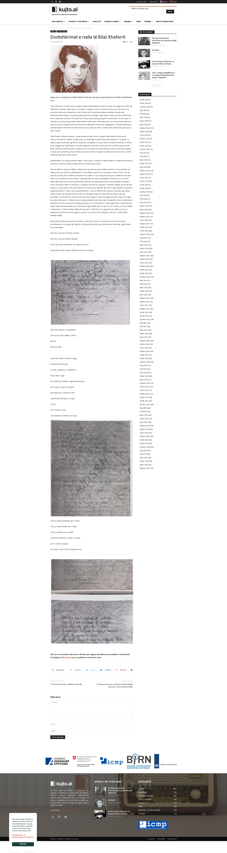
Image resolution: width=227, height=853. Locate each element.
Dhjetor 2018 (145, 426)
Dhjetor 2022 (145, 255)
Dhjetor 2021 (145, 298)
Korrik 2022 (144, 273)
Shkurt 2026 (144, 121)
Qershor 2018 (145, 447)
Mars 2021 (144, 330)
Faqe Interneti (172, 839)
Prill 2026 (143, 114)
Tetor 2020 (144, 348)
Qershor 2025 (145, 149)
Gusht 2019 (144, 397)
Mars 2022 (144, 287)
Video (138, 21)
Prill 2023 (143, 241)
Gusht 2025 (144, 142)
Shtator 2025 (145, 139)
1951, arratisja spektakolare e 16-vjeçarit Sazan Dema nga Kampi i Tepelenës (163, 75)
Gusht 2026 (144, 100)
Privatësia (151, 839)
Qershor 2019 (145, 404)
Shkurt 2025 (144, 163)
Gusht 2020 (144, 355)
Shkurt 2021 (144, 333)
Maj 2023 (143, 238)
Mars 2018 (144, 457)
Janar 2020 (144, 379)
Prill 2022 (143, 284)
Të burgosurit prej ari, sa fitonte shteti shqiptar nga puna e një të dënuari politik (115, 685)
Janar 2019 (144, 422)
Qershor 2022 (145, 277)
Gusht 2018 (144, 440)
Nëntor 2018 (144, 429)
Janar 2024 (144, 209)
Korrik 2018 (144, 443)
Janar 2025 (144, 167)
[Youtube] (60, 1)
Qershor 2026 (145, 107)
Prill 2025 (143, 156)
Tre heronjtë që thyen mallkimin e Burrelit (66, 684)
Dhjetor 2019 (145, 383)
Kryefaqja (53, 28)
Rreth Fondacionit (165, 21)
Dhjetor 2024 (145, 170)
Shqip (175, 1)
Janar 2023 (144, 252)
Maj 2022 (143, 280)
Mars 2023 (144, 245)
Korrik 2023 (144, 231)
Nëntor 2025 (144, 131)
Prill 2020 (143, 369)
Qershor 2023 (145, 234)
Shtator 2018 (145, 436)
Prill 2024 (143, 199)
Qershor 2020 (145, 362)
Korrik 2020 (144, 358)
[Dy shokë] (144, 53)
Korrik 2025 (144, 146)
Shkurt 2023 (144, 248)
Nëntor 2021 (144, 302)
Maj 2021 (143, 323)
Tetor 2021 (144, 305)
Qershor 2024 (145, 192)
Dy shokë (155, 50)
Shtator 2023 (145, 224)
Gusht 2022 (144, 270)
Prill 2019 (143, 411)
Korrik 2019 (144, 401)
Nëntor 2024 (144, 174)
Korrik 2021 (144, 316)
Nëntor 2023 (144, 216)
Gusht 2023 (144, 227)
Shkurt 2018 (144, 461)
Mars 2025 (144, 160)
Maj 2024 (143, 195)
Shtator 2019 (145, 394)
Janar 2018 (144, 465)
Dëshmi (147, 21)
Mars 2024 (144, 202)
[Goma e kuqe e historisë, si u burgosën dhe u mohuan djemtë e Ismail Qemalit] (144, 64)
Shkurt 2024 (144, 206)
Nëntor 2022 (144, 259)
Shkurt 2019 (144, 418)
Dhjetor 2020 (145, 340)
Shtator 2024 (145, 181)
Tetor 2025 (144, 135)
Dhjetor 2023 (145, 213)
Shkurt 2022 (144, 291)
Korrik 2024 (144, 188)
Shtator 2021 (145, 309)
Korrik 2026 (144, 103)
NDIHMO (23, 844)
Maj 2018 (143, 450)
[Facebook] (52, 1)
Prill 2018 (143, 454)
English (165, 1)
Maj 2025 (143, 153)
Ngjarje (127, 21)
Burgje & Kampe (112, 21)
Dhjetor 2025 (145, 128)
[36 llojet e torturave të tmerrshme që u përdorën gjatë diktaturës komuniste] (144, 41)
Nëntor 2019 (144, 387)
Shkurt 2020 (144, 376)
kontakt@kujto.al (66, 810)
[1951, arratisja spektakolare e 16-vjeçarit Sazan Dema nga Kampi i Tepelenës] (144, 76)
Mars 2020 (144, 372)
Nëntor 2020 (144, 344)
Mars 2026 (144, 117)
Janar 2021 (144, 337)
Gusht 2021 (144, 312)
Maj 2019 (143, 408)
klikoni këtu (66, 657)
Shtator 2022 (145, 266)
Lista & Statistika (61, 31)
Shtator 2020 (145, 351)
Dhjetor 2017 (145, 468)
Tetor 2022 (144, 263)
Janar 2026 (144, 124)
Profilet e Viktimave (78, 21)
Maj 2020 (143, 365)
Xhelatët (97, 21)
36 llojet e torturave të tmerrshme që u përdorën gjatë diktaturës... (164, 40)
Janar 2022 (144, 294)
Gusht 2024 (144, 185)
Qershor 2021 (145, 319)
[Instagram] (56, 1)
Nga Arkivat (57, 21)
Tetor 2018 (144, 433)
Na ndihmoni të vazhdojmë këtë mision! (22, 836)
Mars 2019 (144, 415)
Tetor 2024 (144, 177)
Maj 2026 (143, 110)
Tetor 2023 (144, 220)
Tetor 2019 (144, 390)
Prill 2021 (143, 326)
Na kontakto (153, 1)
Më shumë (156, 85)
